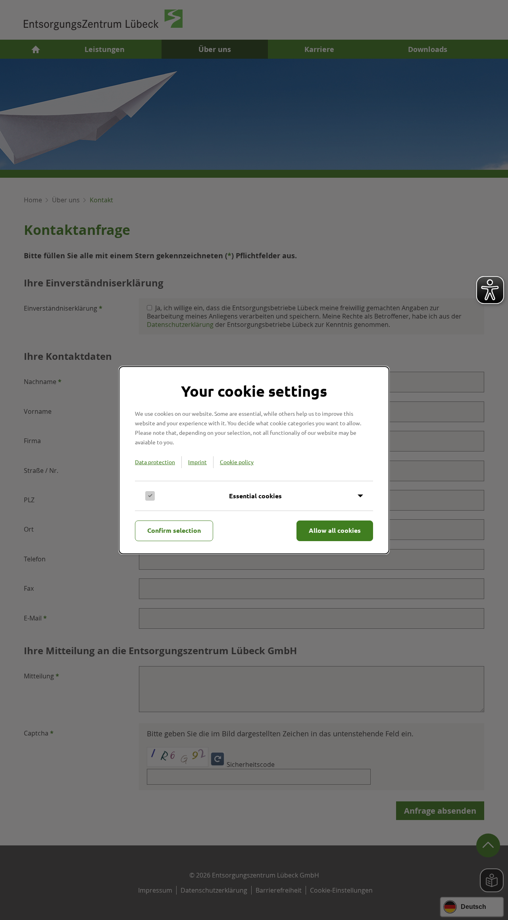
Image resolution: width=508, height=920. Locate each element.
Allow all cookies (335, 530)
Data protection (155, 461)
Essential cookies (255, 496)
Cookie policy (237, 461)
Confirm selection (174, 530)
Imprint (197, 461)
